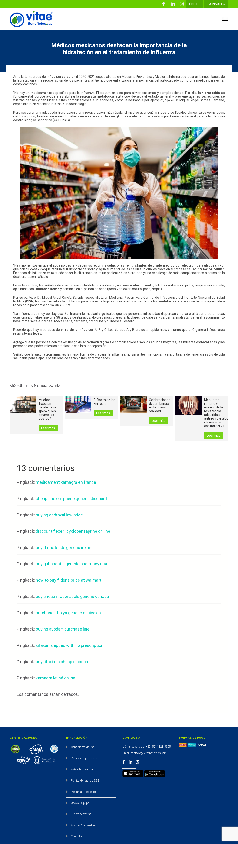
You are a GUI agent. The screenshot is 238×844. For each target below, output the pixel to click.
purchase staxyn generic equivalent (69, 612)
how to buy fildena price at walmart (68, 580)
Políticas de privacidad (84, 758)
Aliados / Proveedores (84, 825)
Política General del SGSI (85, 780)
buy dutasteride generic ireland (65, 547)
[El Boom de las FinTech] (78, 404)
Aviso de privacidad (82, 769)
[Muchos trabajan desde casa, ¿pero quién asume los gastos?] (23, 404)
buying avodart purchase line (62, 629)
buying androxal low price (59, 514)
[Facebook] (164, 4)
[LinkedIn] (173, 4)
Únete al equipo (80, 803)
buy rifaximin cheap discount (63, 661)
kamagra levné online (55, 678)
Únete (194, 4)
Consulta (216, 4)
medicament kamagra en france (66, 482)
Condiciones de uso (82, 747)
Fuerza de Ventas (81, 814)
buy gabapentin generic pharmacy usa (71, 563)
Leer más (48, 428)
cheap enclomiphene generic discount (71, 498)
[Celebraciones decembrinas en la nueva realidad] (133, 404)
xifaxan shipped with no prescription (69, 645)
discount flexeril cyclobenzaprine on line (73, 531)
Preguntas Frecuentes (84, 791)
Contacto (76, 836)
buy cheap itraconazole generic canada (72, 596)
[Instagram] (182, 4)
